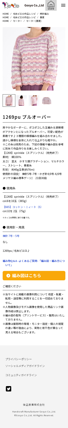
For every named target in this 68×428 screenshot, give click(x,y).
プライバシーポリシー (18, 359)
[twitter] (8, 390)
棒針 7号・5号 (11, 236)
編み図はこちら (26, 275)
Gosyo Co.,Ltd (24, 415)
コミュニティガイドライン (21, 375)
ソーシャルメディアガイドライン (25, 366)
